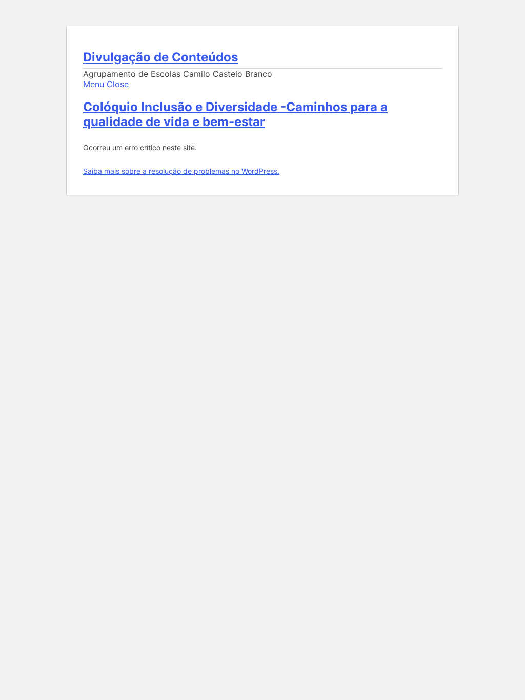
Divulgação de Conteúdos (160, 57)
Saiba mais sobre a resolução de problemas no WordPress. (181, 171)
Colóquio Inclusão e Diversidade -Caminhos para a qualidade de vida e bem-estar (235, 114)
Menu (93, 84)
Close (118, 84)
